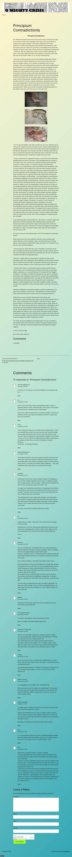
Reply (19, 395)
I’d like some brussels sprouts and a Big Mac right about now (18, 360)
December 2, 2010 (22, 731)
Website (15, 828)
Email (15, 821)
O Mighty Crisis (6, 851)
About (3, 14)
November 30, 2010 (23, 656)
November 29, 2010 (23, 614)
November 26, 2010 (23, 386)
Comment (16, 796)
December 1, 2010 (22, 704)
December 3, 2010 (22, 749)
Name (15, 814)
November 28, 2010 (23, 518)
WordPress (66, 851)
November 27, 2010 (23, 402)
